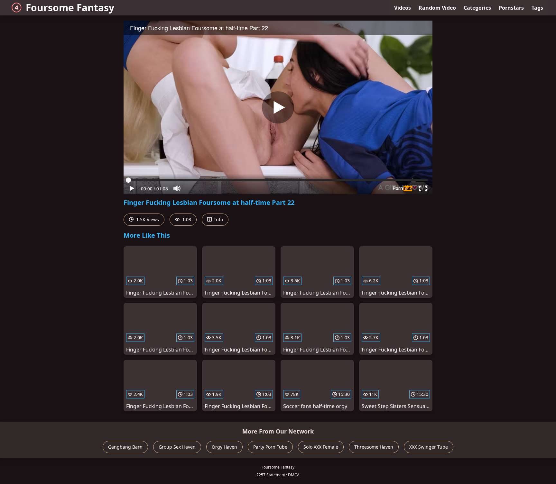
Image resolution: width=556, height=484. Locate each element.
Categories (477, 7)
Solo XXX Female (320, 447)
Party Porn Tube (270, 447)
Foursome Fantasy (70, 7)
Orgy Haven (224, 447)
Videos (402, 7)
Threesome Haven (373, 447)
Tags (537, 7)
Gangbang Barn (125, 447)
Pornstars (511, 7)
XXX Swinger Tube (428, 447)
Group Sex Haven (177, 447)
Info (218, 219)
